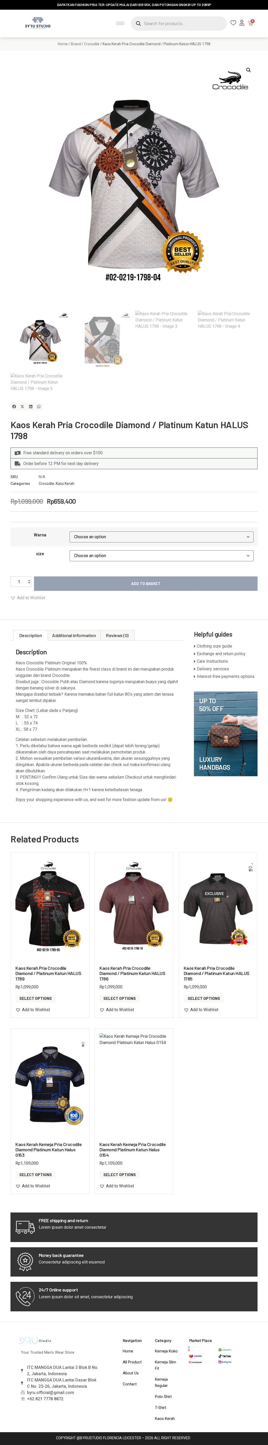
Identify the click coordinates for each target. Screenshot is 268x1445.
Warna (40, 534)
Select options (35, 998)
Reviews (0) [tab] (117, 635)
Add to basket (145, 583)
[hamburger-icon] (120, 23)
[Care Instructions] (226, 661)
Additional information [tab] (74, 635)
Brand (76, 44)
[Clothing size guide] (226, 646)
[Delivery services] (226, 669)
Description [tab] (30, 635)
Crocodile (91, 44)
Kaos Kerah (65, 483)
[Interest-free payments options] (226, 676)
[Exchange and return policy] (226, 654)
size (40, 553)
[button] (248, 70)
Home (63, 44)
